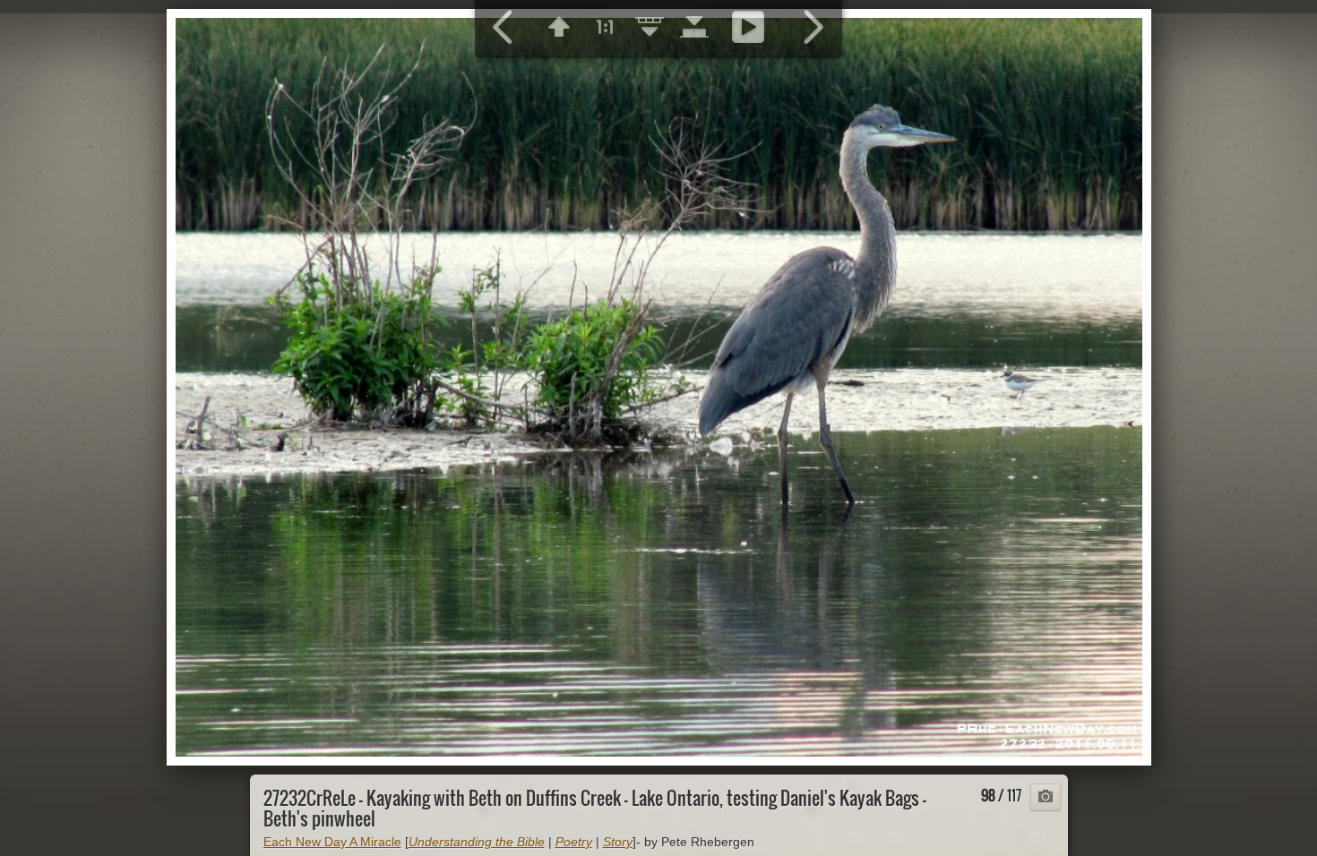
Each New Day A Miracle (332, 842)
